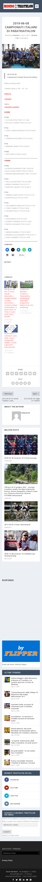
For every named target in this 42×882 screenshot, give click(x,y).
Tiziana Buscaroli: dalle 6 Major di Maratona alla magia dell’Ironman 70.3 (24, 694)
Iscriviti (6, 832)
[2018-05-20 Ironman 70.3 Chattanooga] (21, 445)
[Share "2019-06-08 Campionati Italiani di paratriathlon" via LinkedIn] (21, 373)
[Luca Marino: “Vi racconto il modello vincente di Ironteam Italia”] (7, 718)
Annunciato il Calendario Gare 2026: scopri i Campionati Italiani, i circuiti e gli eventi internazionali (10, 340)
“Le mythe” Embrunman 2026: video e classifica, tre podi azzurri (24, 742)
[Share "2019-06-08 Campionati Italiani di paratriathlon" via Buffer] (25, 373)
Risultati (34, 35)
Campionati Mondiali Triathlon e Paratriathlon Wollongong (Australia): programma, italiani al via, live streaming (26, 298)
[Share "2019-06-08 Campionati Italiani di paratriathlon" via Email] (30, 373)
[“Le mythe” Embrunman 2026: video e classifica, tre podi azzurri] (7, 742)
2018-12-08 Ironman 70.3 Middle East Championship (19, 555)
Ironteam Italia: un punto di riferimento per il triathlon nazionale (22, 706)
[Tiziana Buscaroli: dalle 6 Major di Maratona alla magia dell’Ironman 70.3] (7, 694)
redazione (16, 35)
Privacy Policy (7, 860)
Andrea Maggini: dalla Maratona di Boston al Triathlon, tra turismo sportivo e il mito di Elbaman (24, 681)
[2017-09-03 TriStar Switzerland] (21, 511)
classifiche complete (12, 107)
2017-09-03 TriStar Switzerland (17, 524)
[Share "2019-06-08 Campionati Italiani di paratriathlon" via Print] (34, 373)
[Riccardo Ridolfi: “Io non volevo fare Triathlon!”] (7, 752)
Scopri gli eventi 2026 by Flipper (14, 664)
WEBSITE (7, 94)
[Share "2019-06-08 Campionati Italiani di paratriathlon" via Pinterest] (16, 373)
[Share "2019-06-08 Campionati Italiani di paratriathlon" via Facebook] (7, 373)
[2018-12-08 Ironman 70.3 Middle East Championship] (21, 540)
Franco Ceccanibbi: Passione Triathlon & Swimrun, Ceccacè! (23, 762)
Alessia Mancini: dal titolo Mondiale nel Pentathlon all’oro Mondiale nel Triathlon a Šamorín (24, 731)
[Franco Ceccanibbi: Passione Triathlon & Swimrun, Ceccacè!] (7, 762)
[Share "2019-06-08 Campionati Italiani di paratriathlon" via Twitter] (12, 373)
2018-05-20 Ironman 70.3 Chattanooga (20, 458)
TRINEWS (7, 99)
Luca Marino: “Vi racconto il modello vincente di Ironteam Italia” (22, 718)
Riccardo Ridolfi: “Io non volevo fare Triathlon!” (23, 752)
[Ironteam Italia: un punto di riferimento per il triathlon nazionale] (7, 706)
